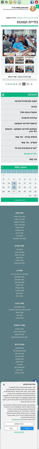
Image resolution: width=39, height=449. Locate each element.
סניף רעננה (19, 258)
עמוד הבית (35, 18)
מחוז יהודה (19, 303)
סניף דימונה (19, 362)
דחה (10, 428)
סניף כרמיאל (19, 227)
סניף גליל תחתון (19, 222)
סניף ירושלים (19, 329)
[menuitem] (19, 101)
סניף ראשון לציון (19, 307)
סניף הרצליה (19, 260)
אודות (34, 106)
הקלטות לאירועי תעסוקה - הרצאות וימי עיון (21, 130)
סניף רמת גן (19, 285)
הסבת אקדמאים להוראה (26, 101)
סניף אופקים (19, 359)
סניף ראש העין (19, 279)
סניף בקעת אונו (19, 277)
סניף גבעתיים (19, 288)
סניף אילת (19, 370)
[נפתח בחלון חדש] (36, 2)
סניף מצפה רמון (19, 367)
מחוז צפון (19, 213)
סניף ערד (19, 364)
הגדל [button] (20, 54)
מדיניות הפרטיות (17, 419)
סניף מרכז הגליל (19, 225)
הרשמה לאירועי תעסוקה (26, 123)
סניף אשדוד (20, 318)
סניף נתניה (19, 249)
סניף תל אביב (19, 290)
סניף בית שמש (19, 334)
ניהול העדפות (19, 424)
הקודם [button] (31, 54)
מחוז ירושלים (19, 325)
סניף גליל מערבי (19, 219)
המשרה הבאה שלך (28, 112)
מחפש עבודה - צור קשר (26, 136)
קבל (27, 428)
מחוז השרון (19, 245)
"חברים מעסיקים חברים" (26, 148)
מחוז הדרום (19, 344)
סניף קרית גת (19, 356)
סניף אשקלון (19, 348)
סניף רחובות (19, 312)
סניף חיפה (19, 236)
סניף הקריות (19, 233)
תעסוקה (19, 18)
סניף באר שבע (19, 353)
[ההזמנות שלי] (10, 2)
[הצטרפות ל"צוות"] (15, 2)
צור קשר (33, 159)
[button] (6, 2)
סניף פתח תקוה (19, 282)
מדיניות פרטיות (19, 432)
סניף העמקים (19, 230)
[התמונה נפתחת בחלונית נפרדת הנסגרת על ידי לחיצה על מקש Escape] (19, 43)
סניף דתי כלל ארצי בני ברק (19, 274)
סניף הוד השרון (19, 255)
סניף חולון (19, 293)
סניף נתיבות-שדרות (19, 351)
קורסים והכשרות (29, 117)
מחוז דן (20, 270)
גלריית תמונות (27, 22)
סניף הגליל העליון (19, 216)
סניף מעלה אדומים (19, 332)
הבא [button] (7, 54)
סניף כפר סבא (19, 252)
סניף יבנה (19, 315)
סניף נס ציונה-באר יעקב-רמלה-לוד (19, 310)
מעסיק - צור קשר (29, 142)
